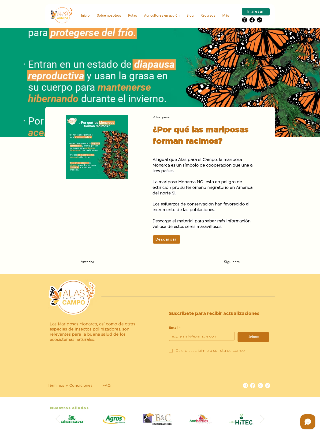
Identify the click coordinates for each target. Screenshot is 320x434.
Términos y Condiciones (70, 385)
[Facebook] (252, 19)
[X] (260, 385)
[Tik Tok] (259, 19)
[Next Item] (262, 418)
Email (175, 328)
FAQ (107, 385)
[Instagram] (244, 19)
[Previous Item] (57, 418)
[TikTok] (267, 385)
